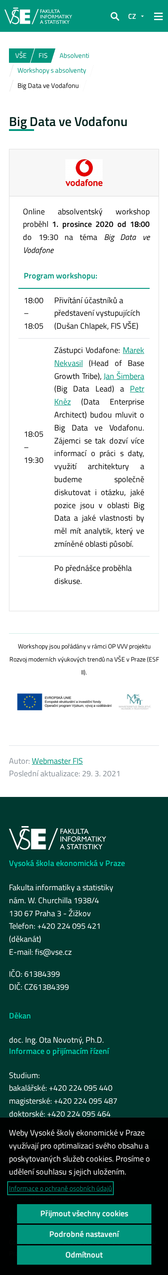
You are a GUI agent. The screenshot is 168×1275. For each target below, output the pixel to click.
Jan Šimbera (123, 376)
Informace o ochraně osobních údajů (60, 1188)
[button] (114, 16)
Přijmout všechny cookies (84, 1213)
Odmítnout (84, 1255)
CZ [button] (132, 16)
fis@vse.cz (53, 952)
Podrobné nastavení (84, 1234)
